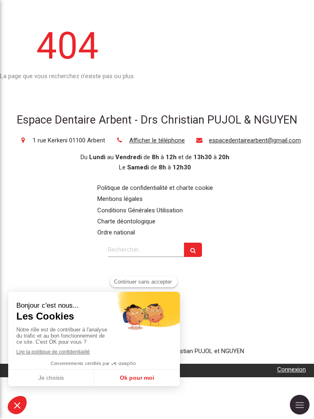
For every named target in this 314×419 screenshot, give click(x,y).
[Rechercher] (193, 250)
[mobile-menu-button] (299, 404)
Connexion (291, 369)
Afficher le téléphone (157, 140)
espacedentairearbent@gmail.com (255, 140)
